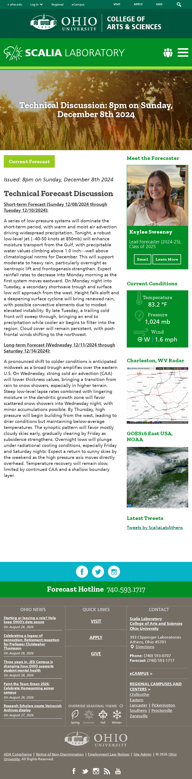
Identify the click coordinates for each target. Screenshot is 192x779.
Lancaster (138, 705)
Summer (89, 722)
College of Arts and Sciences (156, 623)
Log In (34, 4)
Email (142, 259)
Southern (138, 710)
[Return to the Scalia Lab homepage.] (14, 52)
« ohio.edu (15, 4)
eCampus (78, 4)
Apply (96, 637)
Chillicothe (139, 694)
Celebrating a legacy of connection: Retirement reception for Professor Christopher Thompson (31, 642)
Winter (117, 722)
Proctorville (162, 710)
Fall (102, 722)
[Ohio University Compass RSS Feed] (107, 771)
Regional (58, 4)
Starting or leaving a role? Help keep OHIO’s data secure (30, 620)
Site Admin (143, 754)
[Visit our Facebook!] (82, 572)
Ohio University (144, 628)
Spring (75, 722)
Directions (145, 646)
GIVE (159, 4)
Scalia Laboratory (146, 618)
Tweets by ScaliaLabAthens (155, 527)
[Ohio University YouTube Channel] (118, 771)
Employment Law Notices (108, 754)
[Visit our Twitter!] (98, 572)
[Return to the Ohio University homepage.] (63, 22)
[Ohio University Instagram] (96, 771)
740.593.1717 (126, 589)
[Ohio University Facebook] (74, 771)
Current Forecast (29, 161)
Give (96, 654)
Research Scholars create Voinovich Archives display (33, 708)
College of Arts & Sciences (134, 23)
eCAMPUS (141, 673)
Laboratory (75, 53)
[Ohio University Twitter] (85, 771)
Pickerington (163, 705)
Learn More (167, 259)
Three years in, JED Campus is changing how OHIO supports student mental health (29, 666)
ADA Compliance (18, 754)
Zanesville (139, 716)
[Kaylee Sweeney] (157, 224)
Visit (96, 621)
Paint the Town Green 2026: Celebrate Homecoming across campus (29, 688)
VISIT (117, 4)
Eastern (137, 700)
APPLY (138, 4)
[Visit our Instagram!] (114, 572)
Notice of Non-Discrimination (60, 754)
